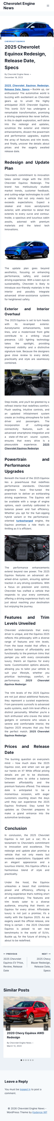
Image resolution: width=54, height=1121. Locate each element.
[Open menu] (48, 5)
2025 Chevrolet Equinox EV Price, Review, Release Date (13, 962)
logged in (25, 1089)
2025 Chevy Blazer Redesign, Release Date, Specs (41, 962)
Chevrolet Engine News (18, 74)
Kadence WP (39, 1112)
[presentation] (27, 1012)
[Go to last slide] (8, 1027)
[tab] (21, 1060)
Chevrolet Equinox (15, 41)
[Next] (46, 1027)
